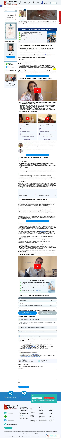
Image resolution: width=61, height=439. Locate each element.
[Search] (51, 3)
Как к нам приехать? (10, 15)
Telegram (9, 66)
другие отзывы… (27, 139)
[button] (1, 6)
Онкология (51, 406)
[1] (48, 157)
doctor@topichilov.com (12, 70)
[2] (34, 159)
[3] (22, 187)
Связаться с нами (8, 427)
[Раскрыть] (59, 436)
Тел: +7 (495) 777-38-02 (24, 408)
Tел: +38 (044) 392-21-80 (24, 418)
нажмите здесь (34, 41)
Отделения (42, 406)
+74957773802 (38, 290)
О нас (10, 13)
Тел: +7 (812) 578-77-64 (24, 413)
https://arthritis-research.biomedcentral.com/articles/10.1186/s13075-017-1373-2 (30, 356)
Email (19, 382)
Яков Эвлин (22, 17)
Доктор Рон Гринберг (30, 136)
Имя (19, 378)
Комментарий (21, 368)
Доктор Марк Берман (27, 149)
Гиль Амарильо (11, 52)
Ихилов (45, 23)
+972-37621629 (10, 413)
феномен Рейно (43, 231)
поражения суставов (48, 54)
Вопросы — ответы (10, 17)
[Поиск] (16, 11)
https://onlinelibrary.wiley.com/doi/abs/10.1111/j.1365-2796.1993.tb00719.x (29, 354)
